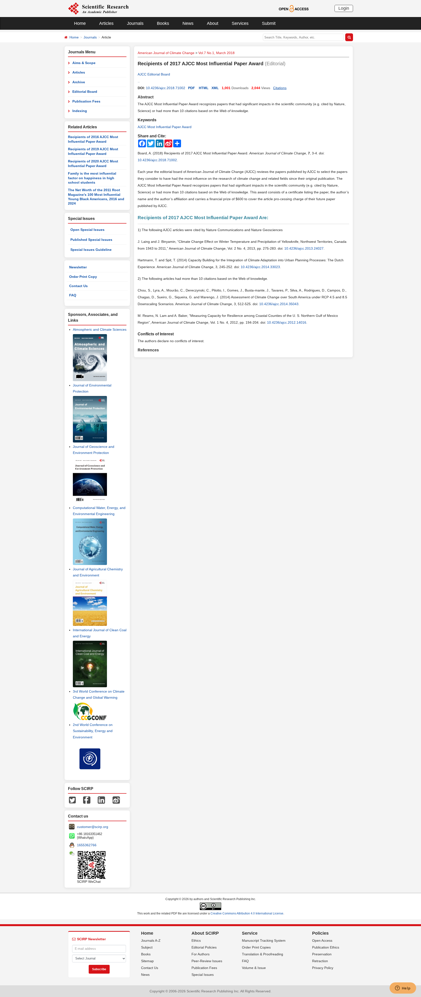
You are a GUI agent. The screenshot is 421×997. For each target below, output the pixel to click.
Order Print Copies (256, 947)
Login (343, 8)
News (187, 23)
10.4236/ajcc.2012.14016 (286, 322)
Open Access (322, 940)
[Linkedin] (101, 800)
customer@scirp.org (92, 827)
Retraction (320, 961)
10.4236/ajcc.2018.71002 (165, 88)
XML (215, 88)
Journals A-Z (151, 940)
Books (163, 23)
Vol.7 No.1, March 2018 (216, 53)
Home (80, 23)
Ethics (196, 940)
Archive (78, 82)
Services (240, 23)
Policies (320, 933)
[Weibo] (116, 800)
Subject (147, 947)
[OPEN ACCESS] (293, 8)
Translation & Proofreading (262, 954)
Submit (269, 23)
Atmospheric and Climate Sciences (99, 329)
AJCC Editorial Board (154, 74)
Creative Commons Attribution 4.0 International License (246, 913)
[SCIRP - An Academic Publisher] (98, 8)
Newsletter (78, 267)
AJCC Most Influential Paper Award (164, 127)
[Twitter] (72, 800)
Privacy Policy (322, 968)
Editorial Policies (204, 947)
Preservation (322, 954)
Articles (106, 23)
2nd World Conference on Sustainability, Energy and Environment (93, 731)
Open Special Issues (87, 230)
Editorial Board (84, 92)
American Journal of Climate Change (166, 53)
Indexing (79, 111)
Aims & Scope (84, 63)
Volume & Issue (254, 968)
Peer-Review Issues (206, 961)
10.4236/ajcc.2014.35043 (278, 304)
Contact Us (78, 286)
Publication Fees (86, 101)
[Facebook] (86, 800)
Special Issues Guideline (91, 250)
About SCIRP (205, 933)
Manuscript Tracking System (264, 940)
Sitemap (147, 961)
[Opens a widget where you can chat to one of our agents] (402, 988)
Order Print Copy (83, 277)
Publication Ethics (325, 947)
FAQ (72, 295)
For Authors (200, 954)
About (212, 23)
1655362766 (86, 845)
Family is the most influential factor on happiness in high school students (92, 177)
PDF (191, 88)
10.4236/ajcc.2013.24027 (304, 248)
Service (250, 933)
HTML (204, 88)
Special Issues (202, 975)
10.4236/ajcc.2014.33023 (260, 267)
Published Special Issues (91, 240)
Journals (135, 23)
